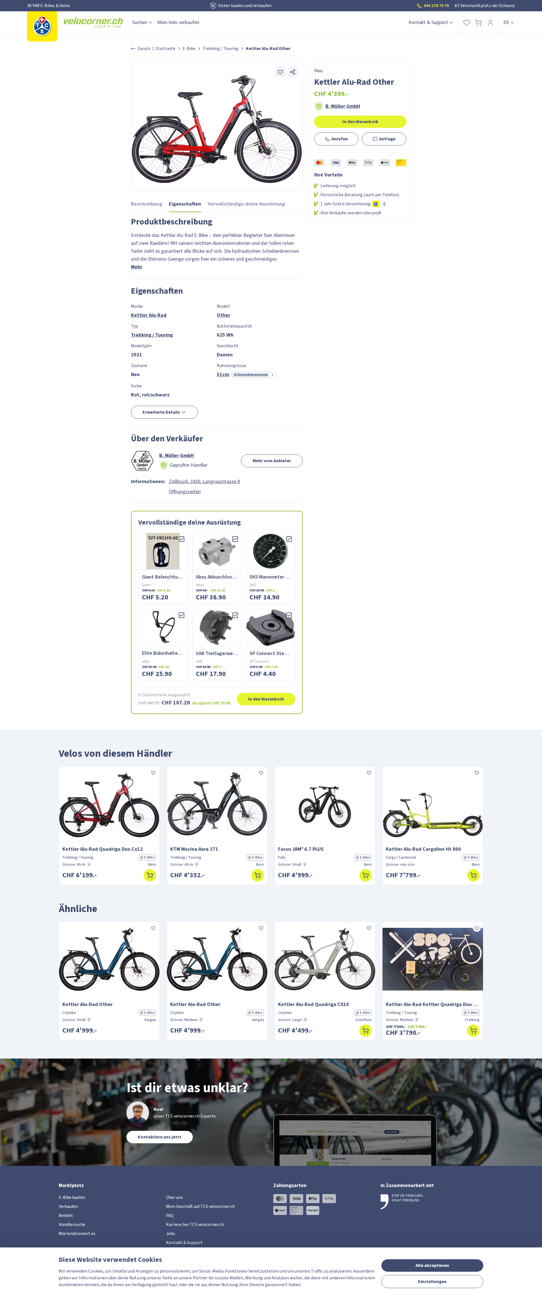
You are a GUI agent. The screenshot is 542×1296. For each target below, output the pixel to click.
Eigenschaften (185, 204)
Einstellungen (432, 1281)
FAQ (170, 1215)
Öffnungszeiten (185, 491)
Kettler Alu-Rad (149, 315)
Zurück (143, 48)
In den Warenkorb (360, 122)
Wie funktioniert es (77, 1233)
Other (223, 315)
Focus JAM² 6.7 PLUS (301, 849)
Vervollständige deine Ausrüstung (246, 204)
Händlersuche (72, 1224)
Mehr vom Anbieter (272, 461)
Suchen (139, 22)
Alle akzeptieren (432, 1265)
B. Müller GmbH (342, 106)
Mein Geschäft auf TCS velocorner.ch (200, 1206)
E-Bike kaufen (72, 1197)
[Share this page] (293, 72)
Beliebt (66, 1215)
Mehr (136, 266)
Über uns (174, 1197)
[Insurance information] (384, 203)
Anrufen (339, 139)
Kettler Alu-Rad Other (87, 1004)
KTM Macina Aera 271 (194, 849)
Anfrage (387, 139)
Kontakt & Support (428, 22)
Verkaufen (68, 1206)
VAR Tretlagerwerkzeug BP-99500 (232, 653)
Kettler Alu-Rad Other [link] (268, 48)
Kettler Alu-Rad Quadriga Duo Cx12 (102, 849)
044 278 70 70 (436, 6)
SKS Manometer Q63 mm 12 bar (283, 577)
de (506, 22)
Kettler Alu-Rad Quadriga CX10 (313, 1004)
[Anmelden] (490, 22)
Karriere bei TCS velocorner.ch (195, 1224)
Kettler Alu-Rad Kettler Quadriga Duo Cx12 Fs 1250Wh (433, 1004)
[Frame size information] (89, 864)
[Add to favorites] (280, 72)
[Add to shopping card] (150, 875)
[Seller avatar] (142, 461)
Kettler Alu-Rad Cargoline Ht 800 (423, 849)
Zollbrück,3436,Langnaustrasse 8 (204, 481)
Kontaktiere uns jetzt (160, 1137)
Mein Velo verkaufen (178, 22)
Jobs (170, 1233)
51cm (223, 374)
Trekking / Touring (221, 48)
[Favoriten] (466, 22)
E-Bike (189, 48)
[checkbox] (181, 539)
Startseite (165, 48)
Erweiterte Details (161, 412)
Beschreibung (146, 204)
